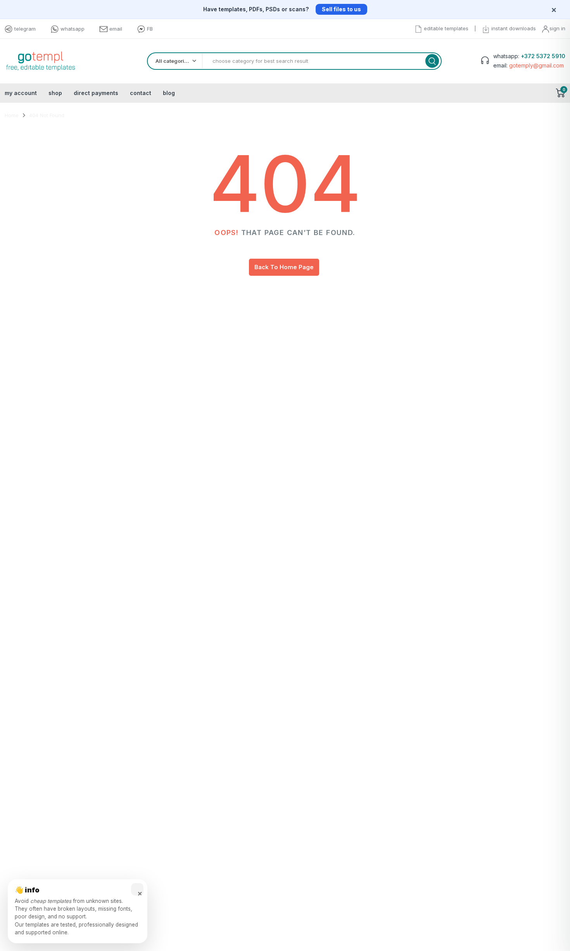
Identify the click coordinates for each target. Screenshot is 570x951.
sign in (557, 28)
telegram (25, 29)
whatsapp (72, 29)
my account (21, 93)
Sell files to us (341, 9)
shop (55, 93)
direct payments (96, 93)
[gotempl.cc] (40, 61)
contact (140, 93)
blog (169, 93)
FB (150, 29)
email (115, 29)
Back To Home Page (284, 267)
